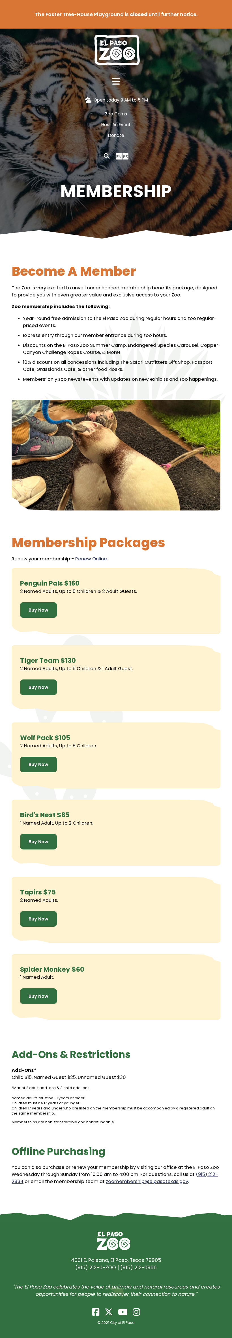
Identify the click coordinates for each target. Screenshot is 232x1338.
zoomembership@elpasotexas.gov (147, 1181)
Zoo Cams (116, 114)
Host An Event (116, 125)
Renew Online (91, 559)
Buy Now (38, 610)
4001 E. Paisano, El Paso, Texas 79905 (116, 1260)
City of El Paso (122, 1322)
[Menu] (116, 82)
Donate (116, 135)
